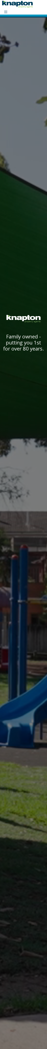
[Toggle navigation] (5, 12)
